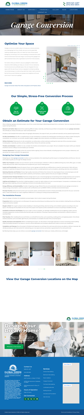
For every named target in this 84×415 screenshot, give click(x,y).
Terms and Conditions (66, 412)
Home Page (10, 9)
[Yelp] (25, 399)
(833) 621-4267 (27, 369)
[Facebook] (37, 399)
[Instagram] (34, 399)
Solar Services (46, 396)
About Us (21, 9)
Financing (44, 9)
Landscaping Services (48, 387)
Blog (64, 9)
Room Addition (47, 378)
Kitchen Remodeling (48, 371)
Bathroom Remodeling (49, 374)
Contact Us (42, 12)
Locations (74, 9)
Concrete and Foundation (49, 393)
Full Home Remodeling (49, 384)
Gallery (56, 9)
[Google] (28, 399)
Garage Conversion (48, 381)
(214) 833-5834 (27, 372)
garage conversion (19, 158)
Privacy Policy (76, 412)
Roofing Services (47, 390)
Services (31, 9)
